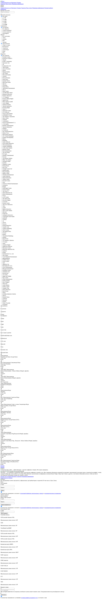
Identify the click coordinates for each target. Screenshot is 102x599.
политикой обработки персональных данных (31, 493)
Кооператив (5, 46)
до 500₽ (4, 22)
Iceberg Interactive (6, 225)
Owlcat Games (5, 189)
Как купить (9, 4)
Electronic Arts (5, 63)
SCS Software (5, 112)
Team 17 (4, 109)
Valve (3, 206)
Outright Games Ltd (7, 168)
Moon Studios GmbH (7, 101)
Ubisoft (4, 60)
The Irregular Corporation (8, 116)
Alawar (4, 222)
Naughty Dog (5, 288)
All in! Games (5, 230)
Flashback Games (6, 164)
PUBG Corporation (7, 61)
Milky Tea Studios (6, 159)
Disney (4, 70)
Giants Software (6, 176)
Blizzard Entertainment (7, 268)
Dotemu (4, 237)
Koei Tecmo (5, 291)
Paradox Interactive (7, 95)
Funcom (4, 157)
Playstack (4, 300)
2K (3, 64)
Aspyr (3, 243)
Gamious (4, 250)
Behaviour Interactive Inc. (8, 249)
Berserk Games (6, 149)
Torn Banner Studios (7, 158)
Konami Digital (6, 107)
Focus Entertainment (7, 267)
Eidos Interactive (6, 289)
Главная (3, 2)
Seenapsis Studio (6, 161)
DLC (3, 52)
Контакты (13, 2)
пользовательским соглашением (53, 493)
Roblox (4, 234)
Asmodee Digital (6, 245)
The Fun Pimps (6, 152)
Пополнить (3, 594)
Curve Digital (5, 103)
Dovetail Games (6, 180)
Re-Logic (4, 154)
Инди (3, 51)
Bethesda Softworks (7, 94)
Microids (4, 212)
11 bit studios (5, 124)
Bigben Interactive (6, 209)
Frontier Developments (7, 137)
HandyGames (5, 170)
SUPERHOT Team (7, 115)
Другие (4, 83)
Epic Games (5, 277)
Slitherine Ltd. (5, 264)
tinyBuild (4, 218)
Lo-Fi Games (5, 197)
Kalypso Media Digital (7, 98)
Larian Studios (5, 285)
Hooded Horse (5, 297)
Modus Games (5, 173)
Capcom (4, 76)
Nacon (4, 195)
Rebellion (4, 140)
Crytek (4, 207)
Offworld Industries (7, 145)
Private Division (6, 77)
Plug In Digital (5, 171)
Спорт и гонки (6, 45)
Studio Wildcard (6, 142)
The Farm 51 (5, 191)
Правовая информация (17, 4)
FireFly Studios (6, 280)
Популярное (5, 33)
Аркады (4, 42)
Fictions (4, 301)
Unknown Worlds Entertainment (10, 183)
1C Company (5, 97)
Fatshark (4, 128)
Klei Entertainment (6, 151)
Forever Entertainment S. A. (9, 122)
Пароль (2, 487)
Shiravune (4, 283)
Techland (4, 119)
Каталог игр (8, 2)
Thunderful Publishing (7, 236)
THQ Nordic (5, 67)
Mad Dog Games (6, 82)
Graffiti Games (5, 259)
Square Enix (5, 100)
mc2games (4, 304)
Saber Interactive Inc (7, 192)
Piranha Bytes (5, 165)
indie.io (4, 295)
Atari (3, 262)
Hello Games (5, 91)
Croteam (4, 219)
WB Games (5, 255)
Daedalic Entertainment (8, 155)
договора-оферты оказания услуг (29, 597)
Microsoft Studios (6, 74)
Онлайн (4, 39)
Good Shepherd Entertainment (9, 256)
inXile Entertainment (7, 279)
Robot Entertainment (7, 194)
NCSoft (4, 233)
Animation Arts (6, 271)
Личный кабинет (48, 8)
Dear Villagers (5, 282)
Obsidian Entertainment (8, 174)
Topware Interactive (7, 127)
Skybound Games (6, 110)
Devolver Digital (6, 200)
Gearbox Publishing (7, 146)
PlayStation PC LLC (7, 265)
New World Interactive (7, 131)
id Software (5, 130)
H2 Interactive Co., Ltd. (8, 253)
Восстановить (4, 513)
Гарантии (3, 4)
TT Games (5, 274)
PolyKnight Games (6, 188)
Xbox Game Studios (7, 210)
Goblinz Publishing (7, 228)
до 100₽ (4, 19)
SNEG (4, 292)
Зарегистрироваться (5, 504)
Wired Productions (6, 177)
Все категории (6, 36)
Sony (3, 182)
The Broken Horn (6, 231)
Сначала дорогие (6, 32)
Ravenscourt (5, 273)
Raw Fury (4, 167)
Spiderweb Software (7, 246)
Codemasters (5, 121)
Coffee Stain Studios (7, 148)
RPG (3, 40)
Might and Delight (6, 276)
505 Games (5, 73)
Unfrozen (4, 298)
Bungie (4, 186)
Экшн (3, 37)
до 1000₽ (4, 24)
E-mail (2, 484)
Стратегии (5, 48)
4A (3, 221)
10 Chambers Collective (8, 240)
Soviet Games (5, 261)
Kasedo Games (6, 203)
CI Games (4, 242)
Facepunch (5, 185)
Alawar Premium (6, 69)
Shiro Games (5, 118)
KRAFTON (5, 239)
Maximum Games (6, 247)
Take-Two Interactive (7, 204)
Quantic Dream (6, 80)
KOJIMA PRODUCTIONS (9, 294)
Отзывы (19, 2)
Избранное (3, 9)
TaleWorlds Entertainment (8, 88)
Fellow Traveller (6, 303)
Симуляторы (5, 49)
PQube (4, 252)
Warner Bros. (5, 86)
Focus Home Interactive (8, 143)
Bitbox (4, 139)
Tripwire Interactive (7, 106)
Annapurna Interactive (7, 215)
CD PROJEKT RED (7, 92)
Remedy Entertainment (7, 125)
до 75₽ (4, 18)
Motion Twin (5, 133)
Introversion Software (7, 134)
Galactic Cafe (5, 227)
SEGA (4, 89)
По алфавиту (5, 29)
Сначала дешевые (6, 30)
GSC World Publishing (7, 136)
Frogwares (4, 213)
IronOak (4, 162)
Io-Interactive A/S (6, 66)
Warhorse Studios (6, 104)
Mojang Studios (6, 71)
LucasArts (4, 201)
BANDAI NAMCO (7, 58)
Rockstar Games (6, 57)
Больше (2, 465)
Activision (4, 85)
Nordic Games (5, 286)
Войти (2, 490)
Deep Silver (5, 79)
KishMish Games (6, 270)
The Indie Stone (6, 198)
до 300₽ (4, 21)
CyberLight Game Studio (8, 216)
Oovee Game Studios (7, 113)
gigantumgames (6, 258)
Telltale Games (5, 179)
